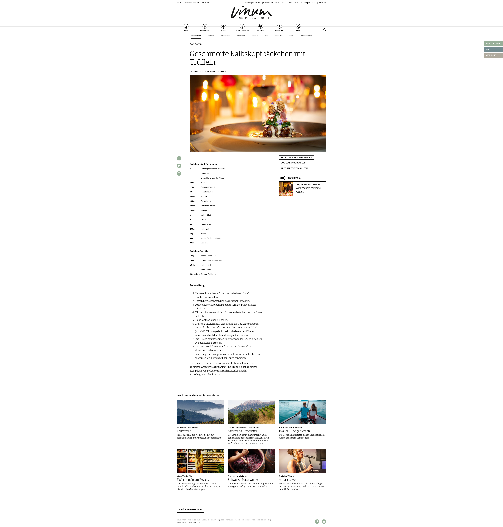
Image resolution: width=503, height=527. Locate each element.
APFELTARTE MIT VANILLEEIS (294, 168)
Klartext (241, 36)
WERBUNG (491, 55)
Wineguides (225, 36)
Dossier (211, 36)
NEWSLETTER (493, 44)
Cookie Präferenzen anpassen (188, 522)
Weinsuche (312, 3)
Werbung (229, 520)
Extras (255, 36)
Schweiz (180, 3)
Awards (248, 3)
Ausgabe (278, 36)
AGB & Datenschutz (259, 520)
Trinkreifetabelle (295, 3)
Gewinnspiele (268, 3)
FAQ (269, 520)
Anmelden (322, 3)
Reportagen (196, 36)
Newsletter (257, 3)
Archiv (291, 36)
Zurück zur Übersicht (190, 510)
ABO (488, 49)
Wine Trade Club (194, 520)
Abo (305, 3)
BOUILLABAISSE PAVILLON (293, 163)
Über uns (205, 520)
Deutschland (190, 3)
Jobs (222, 520)
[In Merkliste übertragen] (179, 173)
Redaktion (214, 520)
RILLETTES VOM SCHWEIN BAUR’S (296, 157)
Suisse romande (203, 3)
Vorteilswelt (280, 3)
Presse (237, 520)
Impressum (246, 520)
